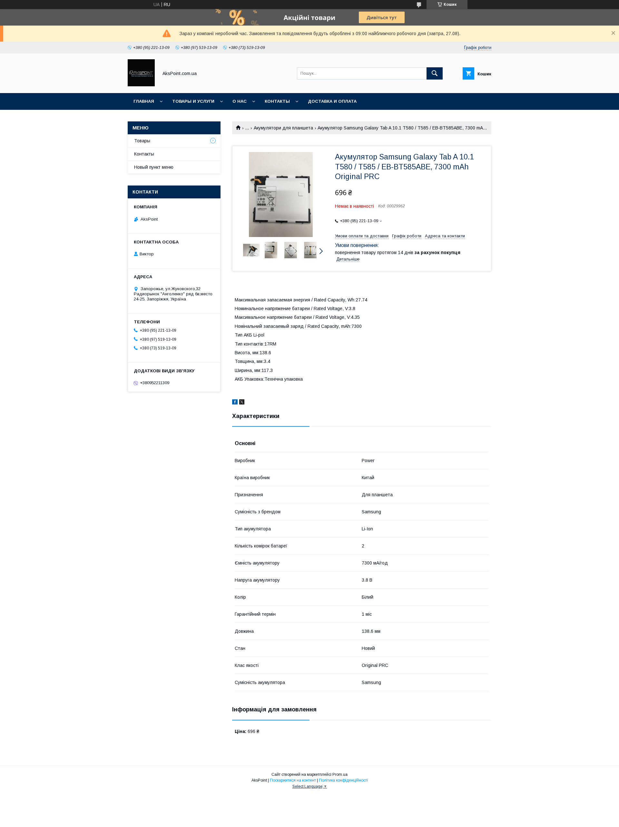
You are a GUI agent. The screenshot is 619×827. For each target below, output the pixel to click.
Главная (143, 101)
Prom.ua (340, 774)
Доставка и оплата (332, 101)
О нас (239, 101)
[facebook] (235, 402)
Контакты (277, 101)
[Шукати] (435, 73)
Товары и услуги (193, 101)
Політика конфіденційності (343, 780)
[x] (241, 402)
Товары (142, 140)
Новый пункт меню (153, 167)
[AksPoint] (141, 84)
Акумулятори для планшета (283, 127)
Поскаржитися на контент (293, 780)
